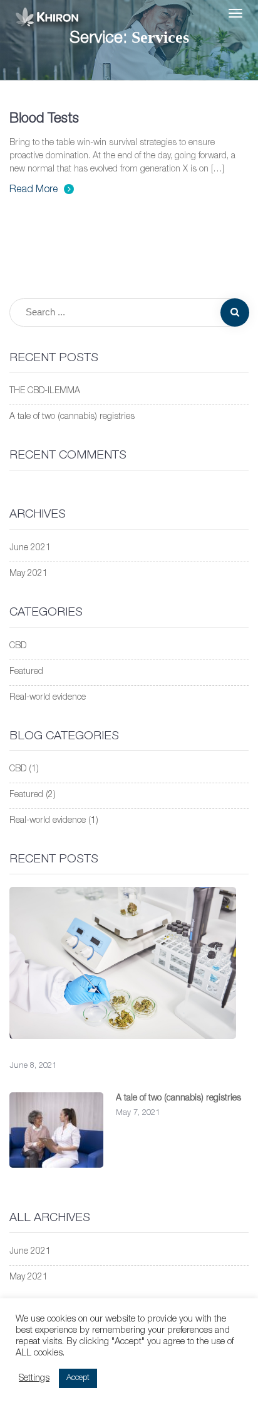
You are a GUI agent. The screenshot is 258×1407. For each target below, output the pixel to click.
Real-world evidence (47, 697)
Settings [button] (34, 1378)
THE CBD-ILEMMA (44, 391)
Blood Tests (44, 119)
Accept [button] (78, 1378)
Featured (26, 672)
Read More (33, 190)
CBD (17, 646)
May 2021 (28, 574)
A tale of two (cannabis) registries (72, 417)
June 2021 (30, 548)
